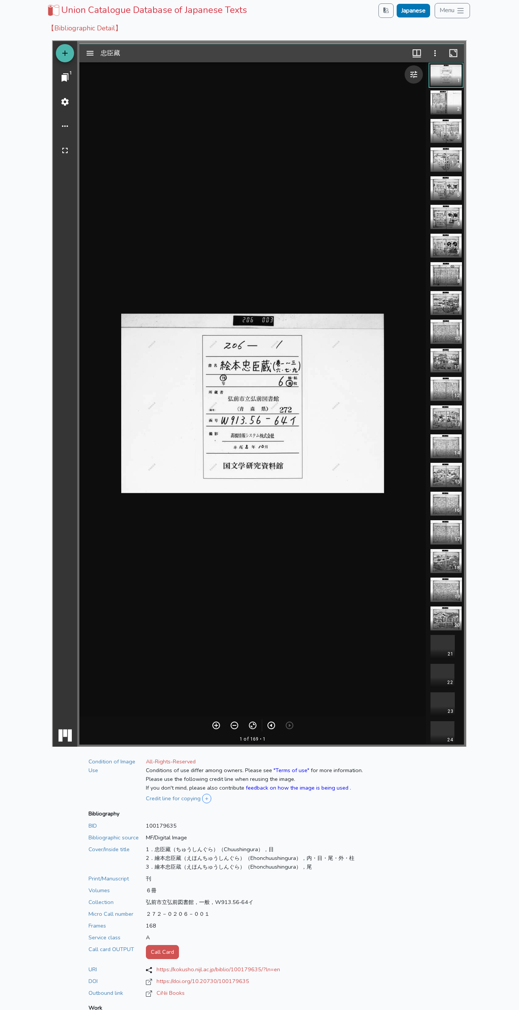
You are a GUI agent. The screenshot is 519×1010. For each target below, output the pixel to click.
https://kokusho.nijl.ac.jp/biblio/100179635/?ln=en (218, 969)
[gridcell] (146, 10)
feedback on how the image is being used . (298, 788)
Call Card (162, 952)
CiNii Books (171, 993)
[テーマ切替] (386, 10)
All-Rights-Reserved (171, 761)
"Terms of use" (291, 770)
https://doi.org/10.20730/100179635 (203, 981)
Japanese (413, 10)
